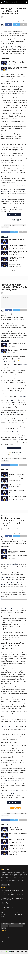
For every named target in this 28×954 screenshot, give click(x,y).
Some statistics (5, 577)
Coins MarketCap (5, 935)
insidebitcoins (5, 925)
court (5, 98)
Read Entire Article (14, 214)
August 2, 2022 (15, 17)
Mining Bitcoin (5, 227)
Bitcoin (5, 6)
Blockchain (3, 914)
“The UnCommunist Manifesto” (9, 609)
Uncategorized (18, 914)
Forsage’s (3, 199)
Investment (23, 225)
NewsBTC (4, 928)
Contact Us (3, 945)
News (2, 943)
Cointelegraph (7, 225)
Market (16, 912)
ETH (2, 414)
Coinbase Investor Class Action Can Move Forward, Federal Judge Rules (16, 62)
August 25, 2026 (12, 64)
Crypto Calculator (5, 939)
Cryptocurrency (15, 225)
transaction (14, 367)
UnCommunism (8, 726)
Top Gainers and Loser (6, 941)
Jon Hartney (7, 17)
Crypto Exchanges (5, 937)
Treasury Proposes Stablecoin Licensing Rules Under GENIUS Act (17, 68)
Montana (15, 195)
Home (2, 6)
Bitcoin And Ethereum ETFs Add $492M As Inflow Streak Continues (17, 263)
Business (3, 916)
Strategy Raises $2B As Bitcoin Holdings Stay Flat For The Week (17, 252)
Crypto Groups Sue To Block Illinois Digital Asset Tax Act (16, 258)
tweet (18, 437)
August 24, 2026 (12, 70)
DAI (19, 404)
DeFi (18, 337)
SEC (4, 74)
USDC (12, 400)
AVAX (16, 412)
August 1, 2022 (23, 364)
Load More (14, 270)
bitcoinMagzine (7, 813)
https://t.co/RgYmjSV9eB (8, 361)
